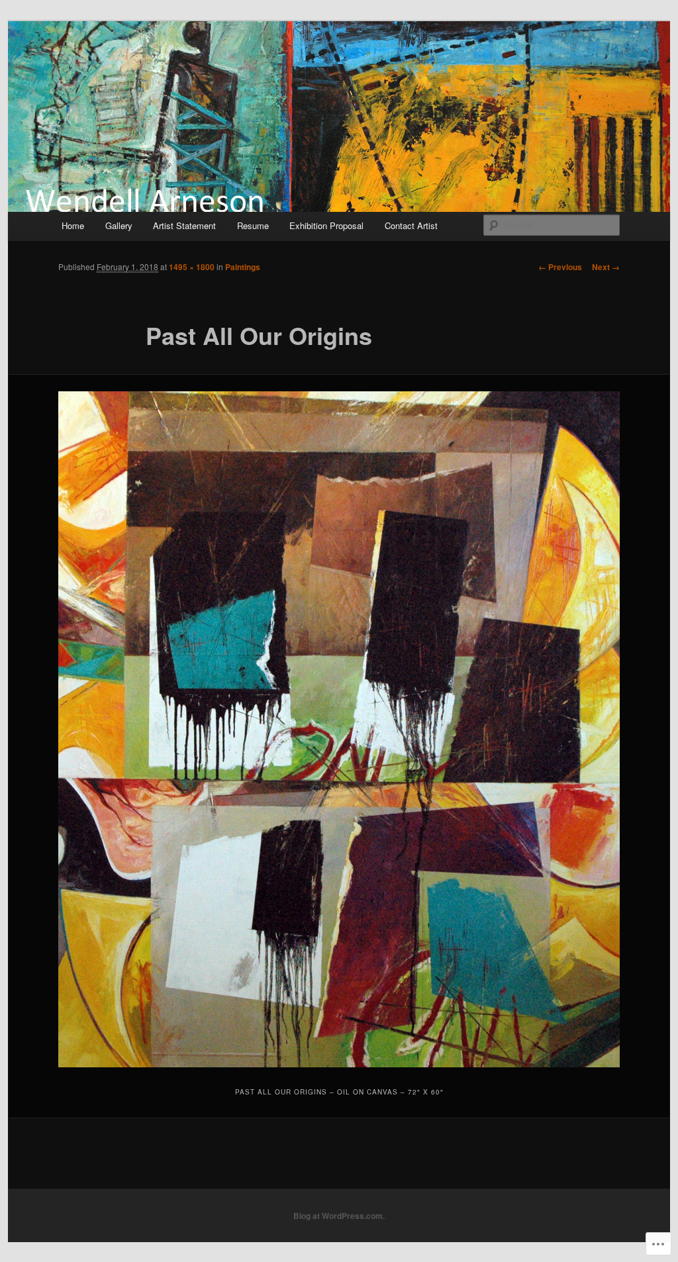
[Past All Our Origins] (339, 729)
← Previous (560, 267)
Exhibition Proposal (326, 225)
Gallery (118, 225)
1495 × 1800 (192, 267)
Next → (606, 267)
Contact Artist (411, 225)
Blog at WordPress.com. (339, 1216)
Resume (253, 225)
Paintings (242, 267)
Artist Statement (184, 225)
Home (73, 225)
